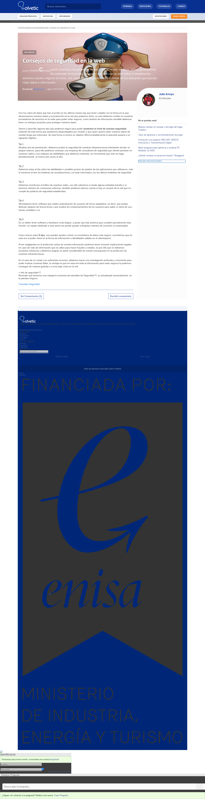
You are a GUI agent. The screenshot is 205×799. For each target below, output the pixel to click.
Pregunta (22, 330)
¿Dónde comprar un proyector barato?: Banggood (161, 155)
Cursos (181, 6)
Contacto (22, 375)
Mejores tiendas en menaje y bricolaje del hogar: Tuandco (160, 128)
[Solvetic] (31, 6)
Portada (127, 6)
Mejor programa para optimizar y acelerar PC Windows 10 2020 (159, 149)
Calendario (23, 347)
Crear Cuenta (179, 16)
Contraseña (47, 766)
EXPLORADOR (64, 16)
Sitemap (22, 343)
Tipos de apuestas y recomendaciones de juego (160, 135)
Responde (31, 330)
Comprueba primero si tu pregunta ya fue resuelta (25, 780)
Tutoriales (164, 6)
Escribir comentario (120, 296)
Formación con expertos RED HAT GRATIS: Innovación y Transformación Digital (158, 141)
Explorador (23, 345)
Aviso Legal (144, 356)
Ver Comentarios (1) (31, 296)
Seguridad (29, 52)
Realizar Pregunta (28, 16)
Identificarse (161, 16)
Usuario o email (49, 764)
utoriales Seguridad (30, 284)
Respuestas (145, 6)
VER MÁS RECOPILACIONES (150, 161)
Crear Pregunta (61, 795)
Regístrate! (54, 759)
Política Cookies (62, 356)
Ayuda (21, 373)
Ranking (38, 330)
